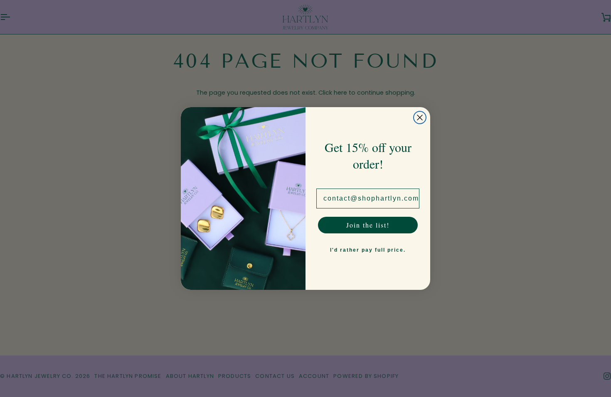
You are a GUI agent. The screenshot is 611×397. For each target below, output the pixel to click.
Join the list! (367, 225)
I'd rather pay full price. (368, 250)
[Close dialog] (420, 117)
